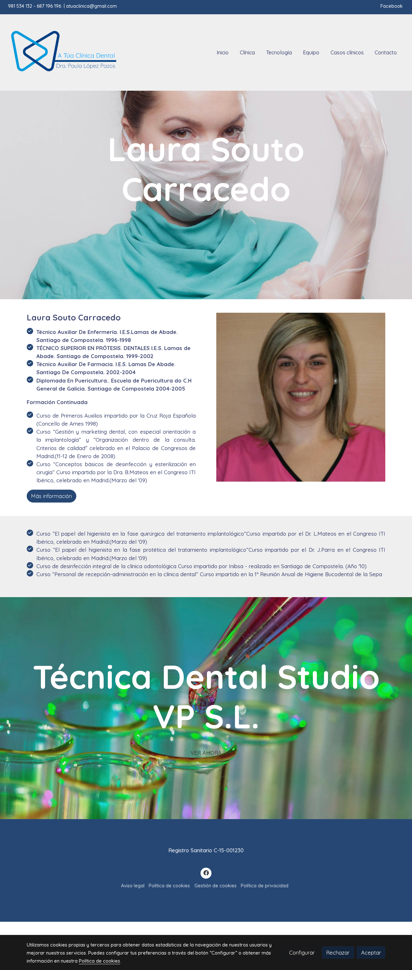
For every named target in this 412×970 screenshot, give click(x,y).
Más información (51, 496)
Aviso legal (133, 885)
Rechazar (338, 952)
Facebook (392, 6)
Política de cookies (169, 885)
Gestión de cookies (215, 885)
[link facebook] (206, 872)
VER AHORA (206, 752)
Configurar (302, 952)
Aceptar (371, 952)
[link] (63, 52)
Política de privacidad (264, 885)
